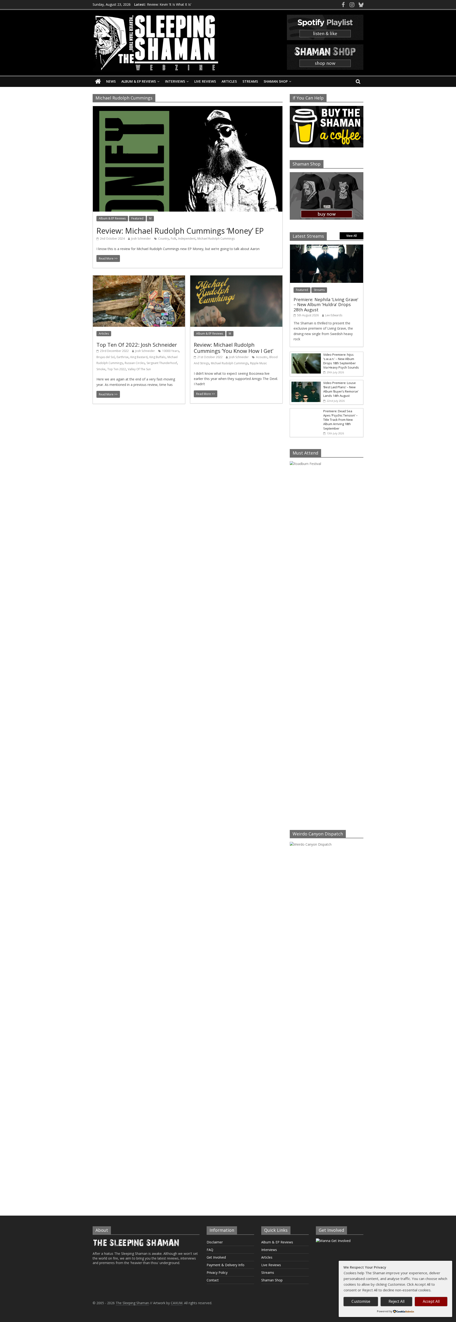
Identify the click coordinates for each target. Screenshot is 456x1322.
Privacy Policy (217, 1272)
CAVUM (176, 1303)
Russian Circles (135, 363)
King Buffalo (157, 357)
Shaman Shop (276, 81)
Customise (361, 1301)
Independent (186, 239)
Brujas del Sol (105, 357)
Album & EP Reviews (138, 81)
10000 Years (170, 351)
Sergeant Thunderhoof (162, 363)
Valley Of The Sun (139, 369)
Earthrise (122, 357)
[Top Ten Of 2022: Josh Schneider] (139, 278)
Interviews (175, 81)
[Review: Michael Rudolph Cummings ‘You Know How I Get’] (236, 278)
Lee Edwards (333, 315)
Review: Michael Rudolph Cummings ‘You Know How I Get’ (233, 347)
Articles (229, 81)
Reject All (396, 1301)
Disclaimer (215, 1242)
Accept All (431, 1301)
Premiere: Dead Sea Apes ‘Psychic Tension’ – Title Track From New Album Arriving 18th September (340, 420)
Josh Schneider (141, 239)
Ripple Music (258, 363)
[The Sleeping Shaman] (98, 81)
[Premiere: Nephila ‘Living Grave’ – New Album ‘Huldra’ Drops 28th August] (326, 247)
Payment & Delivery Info (225, 1265)
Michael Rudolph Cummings (216, 239)
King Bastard (138, 357)
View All (351, 236)
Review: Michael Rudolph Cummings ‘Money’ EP (180, 231)
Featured (137, 218)
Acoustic (261, 357)
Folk (173, 239)
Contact (213, 1280)
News (111, 81)
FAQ (210, 1249)
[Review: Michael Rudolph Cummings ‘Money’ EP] (187, 109)
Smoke (100, 369)
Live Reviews (205, 81)
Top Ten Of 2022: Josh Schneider (136, 344)
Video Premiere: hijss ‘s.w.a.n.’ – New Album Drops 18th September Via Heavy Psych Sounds (341, 361)
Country (163, 239)
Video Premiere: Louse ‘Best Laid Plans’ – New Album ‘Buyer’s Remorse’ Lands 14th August (340, 389)
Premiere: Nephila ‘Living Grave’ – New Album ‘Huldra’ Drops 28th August (326, 305)
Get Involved (216, 1257)
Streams (250, 81)
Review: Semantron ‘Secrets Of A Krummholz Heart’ (186, 4)
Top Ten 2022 (116, 369)
